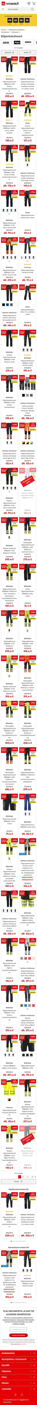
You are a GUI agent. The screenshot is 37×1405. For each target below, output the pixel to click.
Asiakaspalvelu (8, 1353)
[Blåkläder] (6, 42)
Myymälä (5, 1365)
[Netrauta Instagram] (22, 1395)
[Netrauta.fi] (10, 3)
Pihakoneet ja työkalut (16, 30)
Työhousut (15, 32)
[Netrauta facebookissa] (16, 1395)
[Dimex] (28, 42)
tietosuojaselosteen (16, 1344)
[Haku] (32, 9)
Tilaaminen (6, 1371)
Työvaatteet (5, 32)
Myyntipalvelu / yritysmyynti (14, 1359)
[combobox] (21, 9)
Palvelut (5, 1383)
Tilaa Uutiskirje (18, 1335)
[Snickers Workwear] (17, 42)
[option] (27, 165)
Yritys (4, 1377)
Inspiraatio (6, 1389)
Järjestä (8, 52)
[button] (3, 9)
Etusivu (4, 30)
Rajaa (26, 52)
